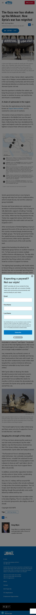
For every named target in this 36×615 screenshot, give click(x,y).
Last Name (7, 313)
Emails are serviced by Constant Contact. (18, 327)
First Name (7, 304)
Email (6, 296)
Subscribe (18, 332)
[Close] (33, 276)
